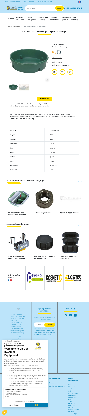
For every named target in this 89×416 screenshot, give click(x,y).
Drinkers (17, 26)
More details (18, 201)
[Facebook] (65, 315)
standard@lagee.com (76, 414)
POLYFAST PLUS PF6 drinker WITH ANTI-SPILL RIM (18, 215)
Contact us (52, 383)
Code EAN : (55, 65)
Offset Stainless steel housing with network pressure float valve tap (17, 258)
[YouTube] (70, 315)
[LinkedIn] (75, 315)
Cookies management (56, 386)
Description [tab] (44, 99)
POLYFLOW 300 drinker (69, 213)
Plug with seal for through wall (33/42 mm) (44, 257)
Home (10, 26)
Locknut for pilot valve (42, 213)
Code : (54, 62)
